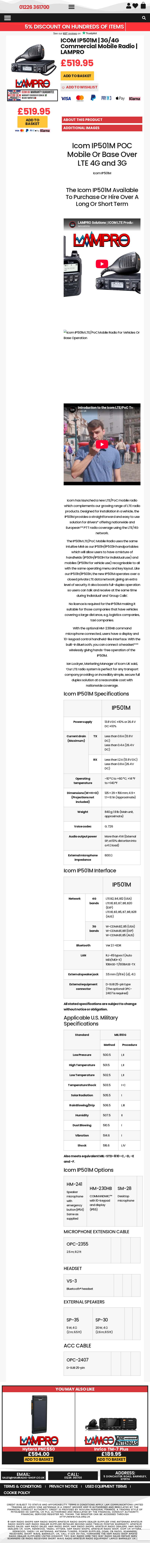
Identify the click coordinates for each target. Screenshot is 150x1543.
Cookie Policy (17, 1492)
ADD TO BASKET (77, 75)
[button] (71, 7)
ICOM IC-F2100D (111, 1449)
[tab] (102, 120)
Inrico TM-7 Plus (39, 1449)
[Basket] (143, 5)
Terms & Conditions (23, 1486)
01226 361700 (34, 7)
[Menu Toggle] (7, 17)
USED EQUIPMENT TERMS (106, 1486)
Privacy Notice (63, 1486)
